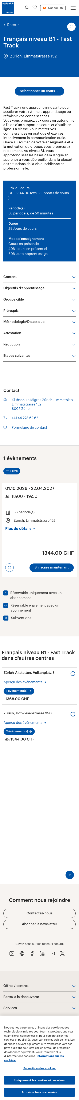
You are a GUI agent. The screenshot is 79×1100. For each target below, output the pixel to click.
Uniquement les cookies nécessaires (39, 1080)
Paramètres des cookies (39, 1068)
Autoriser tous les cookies (39, 1092)
